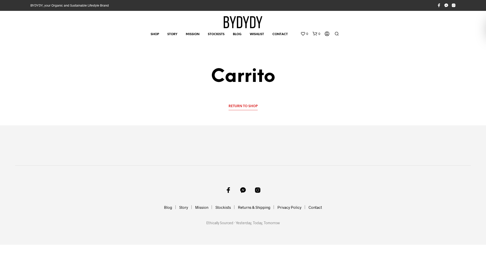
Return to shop (243, 106)
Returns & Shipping (254, 207)
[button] (304, 33)
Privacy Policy (289, 207)
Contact (280, 34)
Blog (237, 34)
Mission (192, 34)
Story (172, 34)
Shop (155, 34)
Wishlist (257, 34)
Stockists (216, 34)
